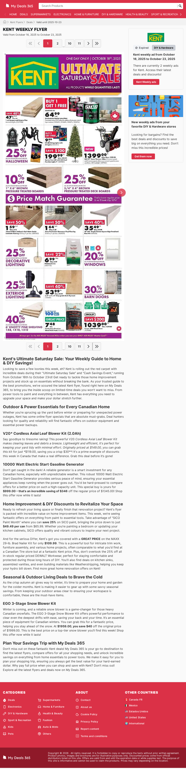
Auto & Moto (50, 726)
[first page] (30, 43)
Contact (85, 700)
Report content (90, 728)
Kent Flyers (16, 22)
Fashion (47, 720)
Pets (10, 733)
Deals (24, 14)
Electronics (62, 14)
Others (47, 733)
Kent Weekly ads (146, 81)
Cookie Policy (89, 714)
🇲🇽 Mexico (131, 705)
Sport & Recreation (165, 14)
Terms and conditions (94, 736)
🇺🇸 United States (135, 717)
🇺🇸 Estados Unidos (136, 711)
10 (69, 43)
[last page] (97, 43)
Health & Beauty (137, 14)
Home (13, 14)
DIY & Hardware (112, 14)
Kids (10, 726)
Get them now (143, 156)
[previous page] (39, 43)
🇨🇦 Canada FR (134, 699)
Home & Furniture (86, 14)
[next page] (88, 43)
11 (79, 43)
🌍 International (134, 723)
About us (86, 707)
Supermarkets (41, 14)
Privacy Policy (89, 721)
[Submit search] (180, 6)
